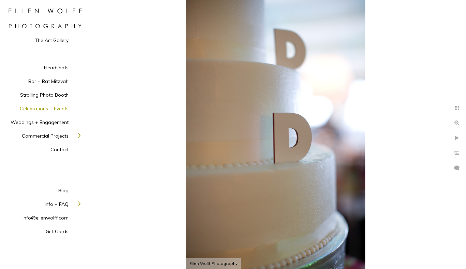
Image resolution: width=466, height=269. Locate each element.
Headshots (56, 68)
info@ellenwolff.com (46, 218)
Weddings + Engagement (40, 122)
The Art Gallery (52, 40)
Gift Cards (57, 231)
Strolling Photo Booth (44, 95)
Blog (63, 190)
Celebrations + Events (44, 108)
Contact (59, 149)
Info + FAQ (57, 204)
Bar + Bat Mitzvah (48, 81)
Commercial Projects (45, 136)
